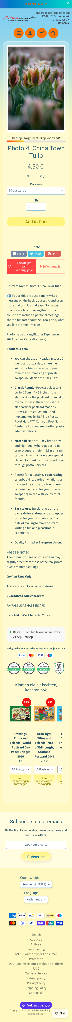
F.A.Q (36, 968)
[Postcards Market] (19, 18)
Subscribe (36, 856)
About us (36, 939)
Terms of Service (36, 973)
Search (36, 934)
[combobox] (20, 769)
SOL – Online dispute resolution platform (36, 964)
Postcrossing (36, 949)
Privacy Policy (36, 983)
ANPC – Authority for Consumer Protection (36, 956)
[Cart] (42, 33)
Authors (36, 944)
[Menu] (19, 33)
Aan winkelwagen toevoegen (21, 780)
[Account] (30, 33)
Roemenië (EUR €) (34, 884)
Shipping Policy (36, 988)
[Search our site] (53, 33)
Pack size (36, 184)
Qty (36, 200)
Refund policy (36, 978)
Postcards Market (34, 1010)
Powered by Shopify (36, 1013)
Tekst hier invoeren (36, 4)
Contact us (36, 993)
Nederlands (34, 899)
